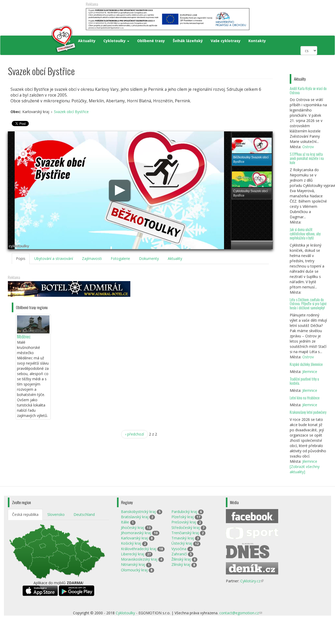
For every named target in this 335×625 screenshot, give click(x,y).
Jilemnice (309, 371)
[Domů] (42, 39)
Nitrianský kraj (133, 564)
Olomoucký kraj (134, 569)
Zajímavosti (92, 258)
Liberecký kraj (132, 553)
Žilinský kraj (181, 559)
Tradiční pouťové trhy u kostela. (304, 381)
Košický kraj (131, 543)
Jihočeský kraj (132, 527)
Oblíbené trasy (151, 40)
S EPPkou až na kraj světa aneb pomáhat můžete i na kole (307, 158)
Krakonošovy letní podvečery (308, 412)
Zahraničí (179, 553)
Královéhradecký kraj (138, 548)
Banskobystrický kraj (138, 511)
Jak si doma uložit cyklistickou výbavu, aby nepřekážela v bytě (305, 234)
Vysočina (178, 548)
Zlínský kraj (180, 564)
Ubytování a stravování (53, 258)
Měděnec (24, 336)
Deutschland (84, 514)
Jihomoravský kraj (136, 532)
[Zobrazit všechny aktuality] (305, 469)
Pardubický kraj (184, 511)
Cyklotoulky (115, 40)
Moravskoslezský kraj (139, 559)
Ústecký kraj (181, 543)
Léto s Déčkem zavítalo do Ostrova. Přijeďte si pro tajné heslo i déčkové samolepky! (308, 304)
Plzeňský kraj (182, 516)
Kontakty (257, 40)
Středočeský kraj (185, 527)
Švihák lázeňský (188, 40)
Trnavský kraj (182, 537)
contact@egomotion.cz (240, 612)
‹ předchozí (134, 434)
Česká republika (25, 514)
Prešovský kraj (183, 522)
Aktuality (87, 40)
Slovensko (56, 514)
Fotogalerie (120, 258)
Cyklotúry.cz (252, 580)
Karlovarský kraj (134, 537)
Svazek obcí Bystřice (71, 111)
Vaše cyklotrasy (226, 40)
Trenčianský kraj (185, 532)
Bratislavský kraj (134, 516)
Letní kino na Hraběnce (305, 397)
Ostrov (308, 146)
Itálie (125, 522)
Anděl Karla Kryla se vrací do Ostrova (308, 90)
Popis (20, 258)
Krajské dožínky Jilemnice (306, 364)
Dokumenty (149, 258)
